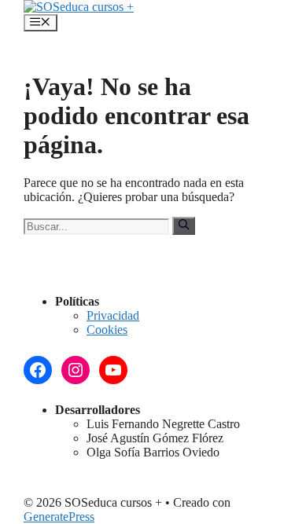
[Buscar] (183, 225)
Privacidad (113, 315)
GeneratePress (59, 516)
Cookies (107, 329)
